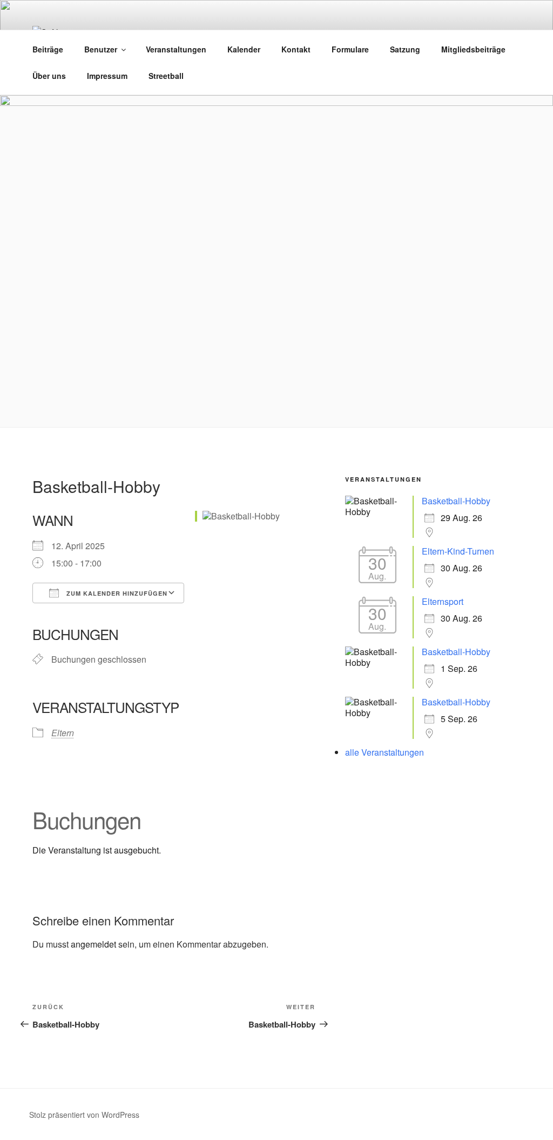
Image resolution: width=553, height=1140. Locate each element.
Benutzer (100, 49)
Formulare (350, 49)
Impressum (107, 75)
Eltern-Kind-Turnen (458, 551)
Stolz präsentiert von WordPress (84, 1114)
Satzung (405, 49)
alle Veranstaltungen (384, 752)
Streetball (166, 75)
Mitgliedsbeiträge (473, 49)
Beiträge (47, 49)
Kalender (243, 49)
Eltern (62, 732)
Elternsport (442, 601)
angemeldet (93, 944)
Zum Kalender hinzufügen (115, 593)
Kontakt (296, 49)
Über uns (49, 75)
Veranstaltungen (176, 49)
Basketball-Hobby (456, 501)
